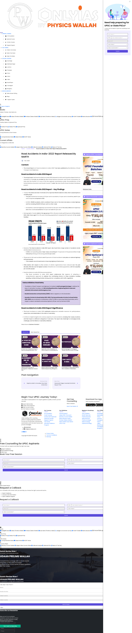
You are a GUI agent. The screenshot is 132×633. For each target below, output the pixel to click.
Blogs (8, 96)
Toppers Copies (11, 99)
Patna (8, 73)
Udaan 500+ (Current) (65, 415)
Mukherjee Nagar (11, 64)
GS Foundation (10, 36)
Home (23, 148)
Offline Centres (6, 58)
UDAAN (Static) (63, 413)
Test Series (5, 47)
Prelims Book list (86, 417)
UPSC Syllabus (86, 413)
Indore (8, 76)
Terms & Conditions (51, 435)
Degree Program (11, 45)
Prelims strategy (86, 420)
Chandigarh (10, 85)
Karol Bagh (9, 61)
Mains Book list (86, 418)
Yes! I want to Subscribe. (10, 626)
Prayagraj (9, 70)
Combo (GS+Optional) (50, 417)
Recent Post (25, 332)
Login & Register (5, 106)
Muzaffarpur (10, 82)
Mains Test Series (11, 53)
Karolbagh (100, 413)
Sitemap (48, 437)
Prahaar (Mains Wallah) (65, 420)
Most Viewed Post (35, 332)
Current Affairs (30, 148)
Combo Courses (11, 42)
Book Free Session (72, 406)
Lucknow (9, 67)
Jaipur (8, 79)
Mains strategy (86, 422)
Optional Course (11, 39)
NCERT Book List (86, 415)
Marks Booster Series (65, 418)
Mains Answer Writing (12, 93)
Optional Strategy (87, 423)
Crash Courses (48, 415)
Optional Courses (48, 418)
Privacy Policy (50, 433)
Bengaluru (9, 88)
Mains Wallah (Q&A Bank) (66, 422)
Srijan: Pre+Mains (11, 56)
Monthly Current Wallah (65, 417)
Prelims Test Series (11, 50)
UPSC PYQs (62, 423)
